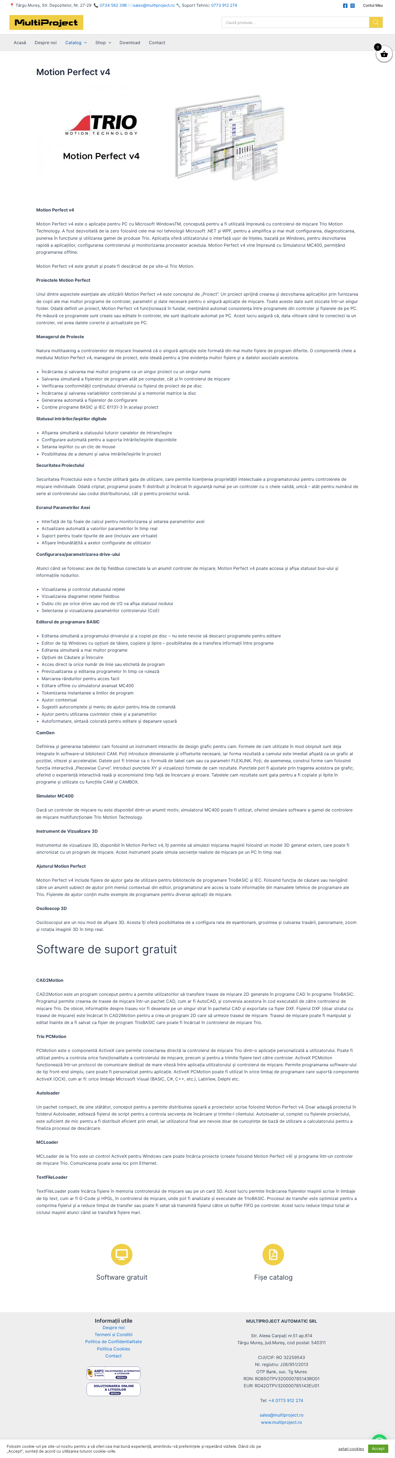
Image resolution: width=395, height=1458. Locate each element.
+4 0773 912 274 (285, 1400)
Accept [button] (378, 1448)
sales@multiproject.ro (154, 5)
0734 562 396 (113, 5)
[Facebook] (345, 5)
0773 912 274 (224, 5)
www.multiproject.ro (281, 1422)
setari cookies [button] (351, 1448)
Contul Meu (373, 5)
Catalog (73, 42)
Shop (100, 42)
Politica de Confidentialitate (113, 1341)
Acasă (20, 42)
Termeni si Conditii (113, 1334)
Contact (157, 42)
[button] (84, 42)
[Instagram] (352, 5)
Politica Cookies (113, 1348)
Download (130, 42)
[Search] (376, 22)
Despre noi (46, 42)
